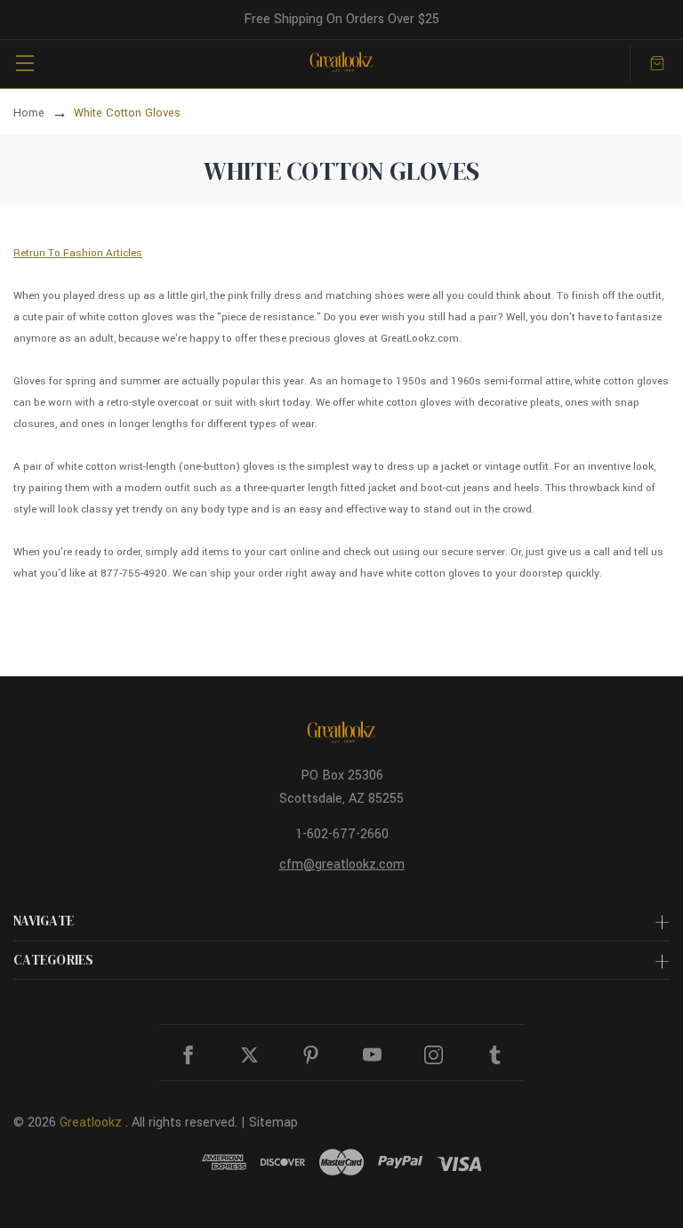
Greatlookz (91, 1122)
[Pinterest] (310, 1055)
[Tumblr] (495, 1055)
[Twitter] (249, 1055)
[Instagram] (433, 1055)
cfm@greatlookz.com (342, 864)
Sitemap (273, 1122)
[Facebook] (188, 1055)
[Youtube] (372, 1055)
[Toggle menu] (24, 62)
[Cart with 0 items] (657, 63)
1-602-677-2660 (342, 834)
